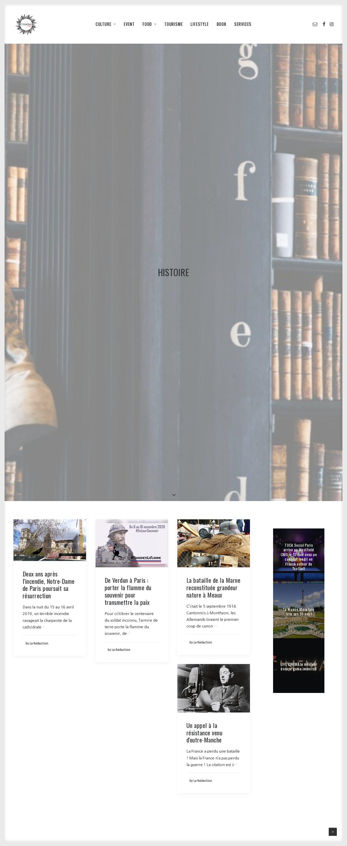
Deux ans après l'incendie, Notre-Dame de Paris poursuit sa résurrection (49, 584)
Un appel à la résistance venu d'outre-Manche (204, 732)
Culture (104, 24)
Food (147, 24)
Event (129, 24)
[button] (316, 24)
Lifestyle (200, 24)
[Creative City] (26, 24)
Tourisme (173, 24)
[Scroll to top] (333, 831)
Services (242, 24)
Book (221, 24)
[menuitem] (105, 24)
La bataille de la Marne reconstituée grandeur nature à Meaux (213, 587)
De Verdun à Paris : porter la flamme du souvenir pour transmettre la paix (128, 590)
